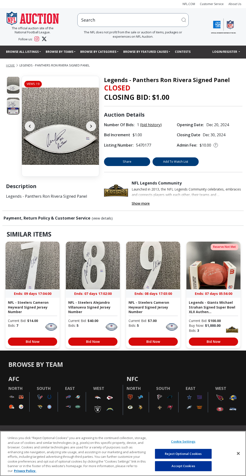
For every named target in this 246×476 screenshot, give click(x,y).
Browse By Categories (98, 52)
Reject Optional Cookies (183, 454)
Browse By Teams (59, 52)
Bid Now (32, 341)
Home (10, 65)
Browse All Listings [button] (22, 52)
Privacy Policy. (25, 471)
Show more (141, 203)
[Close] (238, 453)
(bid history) (151, 124)
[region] (123, 453)
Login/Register (225, 52)
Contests (183, 52)
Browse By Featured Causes (145, 52)
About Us (234, 4)
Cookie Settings (183, 441)
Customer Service (212, 4)
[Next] (91, 126)
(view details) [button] (102, 218)
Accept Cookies (183, 466)
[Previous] (30, 126)
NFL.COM (189, 4)
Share (127, 162)
